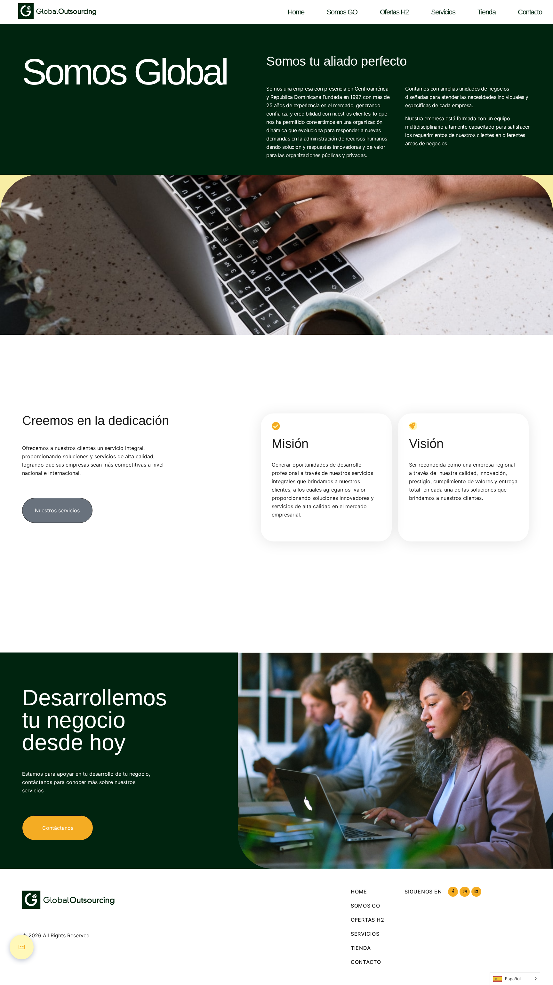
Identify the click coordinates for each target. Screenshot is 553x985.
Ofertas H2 (394, 12)
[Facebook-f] (453, 892)
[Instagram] (464, 892)
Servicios (443, 12)
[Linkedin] (476, 892)
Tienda (486, 12)
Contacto (530, 12)
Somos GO (342, 12)
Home (296, 12)
